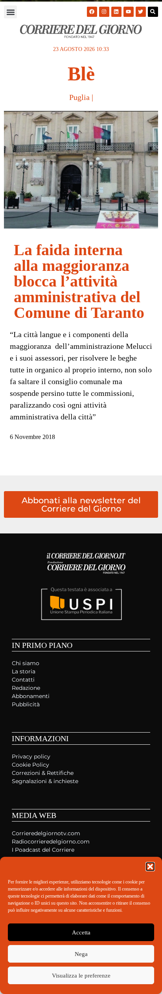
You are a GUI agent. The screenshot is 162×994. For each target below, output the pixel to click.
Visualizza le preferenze (81, 975)
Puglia (79, 97)
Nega (81, 954)
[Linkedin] (116, 12)
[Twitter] (141, 12)
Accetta (81, 932)
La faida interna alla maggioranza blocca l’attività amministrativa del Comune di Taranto (79, 281)
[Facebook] (92, 12)
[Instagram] (104, 12)
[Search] (153, 12)
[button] (150, 867)
